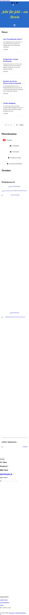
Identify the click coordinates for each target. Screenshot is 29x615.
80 (17, 124)
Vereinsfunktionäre (4, 602)
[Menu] (14, 25)
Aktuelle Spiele (4, 600)
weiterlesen (5, 49)
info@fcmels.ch (6, 474)
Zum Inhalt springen (5, 0)
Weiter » (22, 124)
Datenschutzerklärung (20, 613)
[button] (0, 614)
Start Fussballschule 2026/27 (12, 39)
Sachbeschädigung (9, 103)
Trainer (1, 605)
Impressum (11, 613)
